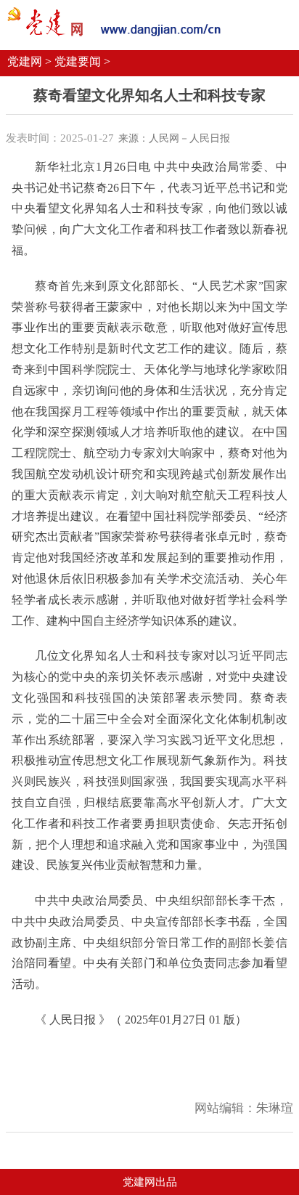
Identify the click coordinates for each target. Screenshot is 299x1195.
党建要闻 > (82, 61)
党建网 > (29, 61)
